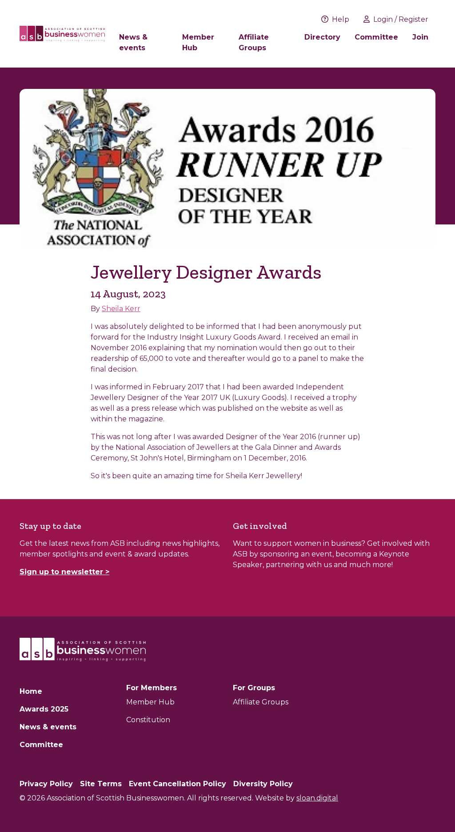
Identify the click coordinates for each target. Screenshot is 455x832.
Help (340, 19)
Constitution (148, 720)
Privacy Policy (46, 784)
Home (31, 691)
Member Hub (198, 42)
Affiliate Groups (254, 42)
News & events (133, 42)
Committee (376, 37)
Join (420, 37)
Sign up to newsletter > (64, 572)
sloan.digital (317, 798)
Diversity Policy (263, 784)
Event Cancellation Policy (177, 784)
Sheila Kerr (121, 308)
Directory (322, 37)
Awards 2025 (44, 709)
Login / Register (400, 19)
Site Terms (101, 784)
